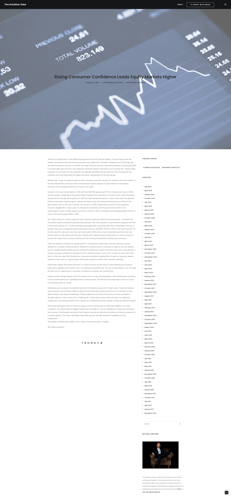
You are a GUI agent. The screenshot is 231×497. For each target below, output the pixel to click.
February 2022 (149, 276)
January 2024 (149, 229)
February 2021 (149, 307)
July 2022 (147, 261)
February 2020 (149, 346)
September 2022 (150, 257)
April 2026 (148, 190)
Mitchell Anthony (137, 83)
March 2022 (148, 272)
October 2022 (149, 253)
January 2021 (149, 311)
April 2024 (148, 225)
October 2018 (149, 378)
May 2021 (147, 300)
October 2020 (149, 319)
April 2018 (148, 386)
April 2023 (148, 241)
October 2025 (149, 198)
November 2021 (150, 284)
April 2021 (148, 304)
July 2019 (147, 358)
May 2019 (147, 366)
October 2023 (149, 233)
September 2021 (150, 292)
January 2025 (149, 214)
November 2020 (150, 315)
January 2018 (149, 389)
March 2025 (148, 210)
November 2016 (150, 413)
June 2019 (148, 362)
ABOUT (180, 4)
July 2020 (147, 331)
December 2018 (150, 374)
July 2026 (147, 186)
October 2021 (149, 288)
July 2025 (147, 202)
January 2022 (149, 280)
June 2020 (148, 335)
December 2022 (150, 249)
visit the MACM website (151, 492)
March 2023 (148, 245)
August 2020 (149, 327)
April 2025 (148, 206)
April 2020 (148, 339)
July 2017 (147, 401)
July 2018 (147, 382)
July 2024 (147, 222)
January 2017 (149, 409)
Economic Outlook (114, 83)
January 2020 (149, 350)
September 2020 (150, 323)
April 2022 (148, 268)
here (179, 489)
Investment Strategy (171, 168)
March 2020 (148, 343)
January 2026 (149, 194)
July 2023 (147, 237)
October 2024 (149, 218)
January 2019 (149, 370)
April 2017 (148, 405)
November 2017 (150, 393)
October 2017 (149, 397)
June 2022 (148, 265)
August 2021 (149, 296)
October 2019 (149, 354)
